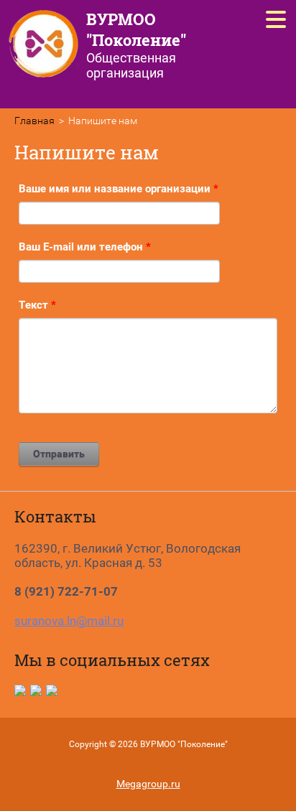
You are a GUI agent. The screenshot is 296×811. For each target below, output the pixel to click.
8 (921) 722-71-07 (66, 591)
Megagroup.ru (148, 783)
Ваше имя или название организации (118, 188)
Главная (34, 120)
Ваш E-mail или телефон (85, 246)
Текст (37, 305)
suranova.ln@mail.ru (69, 621)
